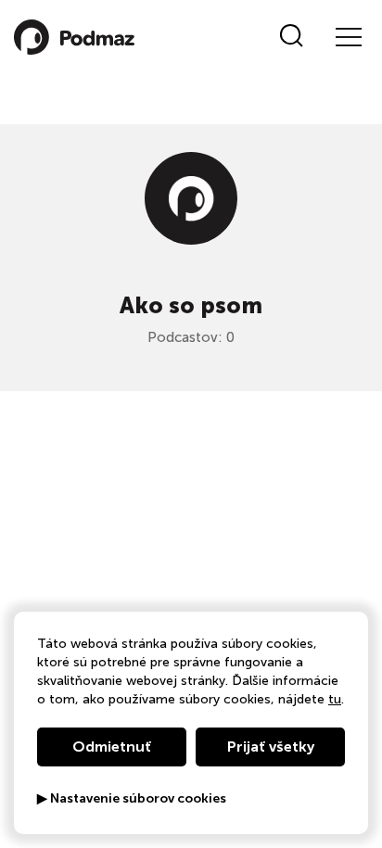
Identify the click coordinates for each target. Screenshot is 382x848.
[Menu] (347, 37)
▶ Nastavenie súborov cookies (131, 798)
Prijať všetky (270, 746)
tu (334, 699)
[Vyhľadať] (291, 37)
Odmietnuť (111, 746)
